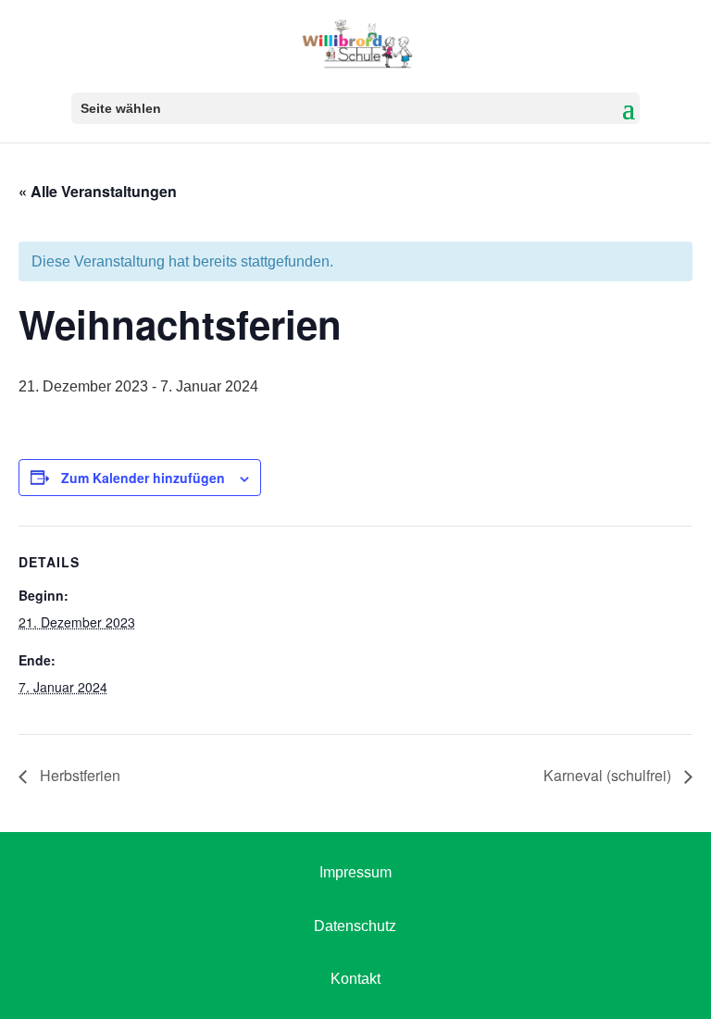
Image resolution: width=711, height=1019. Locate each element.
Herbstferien (78, 775)
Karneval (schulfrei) (609, 775)
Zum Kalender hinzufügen (143, 477)
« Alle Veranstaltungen (98, 191)
